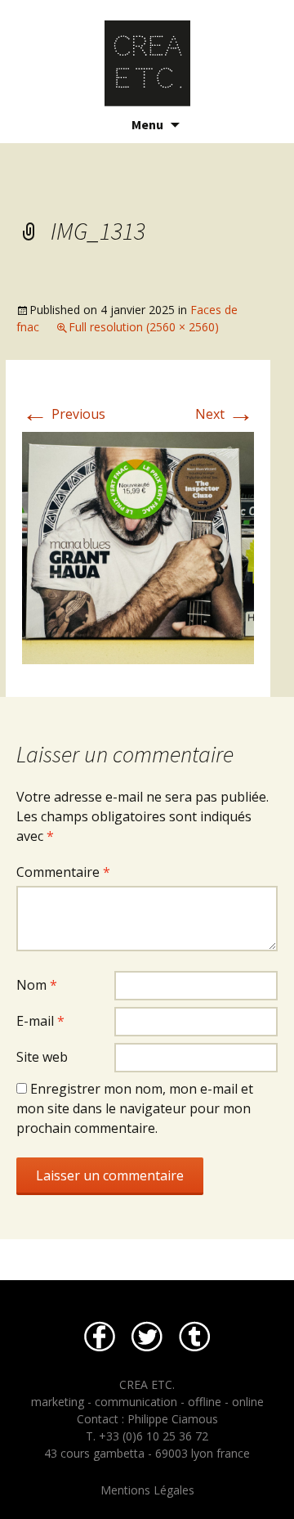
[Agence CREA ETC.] (147, 53)
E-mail (40, 1021)
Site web (42, 1057)
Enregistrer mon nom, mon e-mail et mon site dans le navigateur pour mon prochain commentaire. (134, 1108)
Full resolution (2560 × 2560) (144, 327)
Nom (36, 985)
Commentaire (63, 872)
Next (224, 414)
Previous (63, 414)
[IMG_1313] (138, 546)
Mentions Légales (147, 1490)
